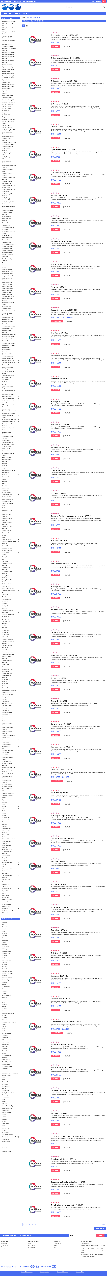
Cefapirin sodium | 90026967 (61, 724)
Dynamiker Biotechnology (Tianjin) (10, 1137)
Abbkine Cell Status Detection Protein (7, 314)
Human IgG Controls (7, 705)
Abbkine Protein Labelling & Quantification (8, 340)
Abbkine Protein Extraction (8, 337)
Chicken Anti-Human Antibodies (7, 519)
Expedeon (4, 1057)
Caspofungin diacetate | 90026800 (62, 839)
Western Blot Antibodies (8, 911)
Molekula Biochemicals (7, 223)
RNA (3, 867)
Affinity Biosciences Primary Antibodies (9, 49)
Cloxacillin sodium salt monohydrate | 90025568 (67, 1022)
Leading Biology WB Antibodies (7, 213)
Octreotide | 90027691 (58, 493)
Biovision (4, 975)
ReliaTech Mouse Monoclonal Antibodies (8, 441)
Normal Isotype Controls (8, 793)
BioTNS (4, 1121)
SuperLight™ (5, 891)
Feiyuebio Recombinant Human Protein (8, 649)
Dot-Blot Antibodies (7, 584)
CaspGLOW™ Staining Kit (8, 503)
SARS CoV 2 (5, 877)
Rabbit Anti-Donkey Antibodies (7, 836)
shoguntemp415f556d (7, 271)
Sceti (3, 1002)
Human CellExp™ (6, 701)
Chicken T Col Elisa (6, 530)
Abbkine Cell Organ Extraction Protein (6, 307)
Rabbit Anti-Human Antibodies (6, 842)
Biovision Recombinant (7, 499)
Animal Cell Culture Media (8, 470)
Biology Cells (5, 490)
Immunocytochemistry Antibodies (7, 720)
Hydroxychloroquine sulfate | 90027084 (64, 609)
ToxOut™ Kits (5, 897)
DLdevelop (4, 955)
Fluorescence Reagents (8, 654)
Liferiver (4, 1115)
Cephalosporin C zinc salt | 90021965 (63, 1159)
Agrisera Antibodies (7, 65)
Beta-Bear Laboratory (7, 1134)
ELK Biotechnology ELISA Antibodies (8, 429)
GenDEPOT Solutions (7, 127)
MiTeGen (4, 1015)
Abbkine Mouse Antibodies (8, 326)
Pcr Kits (4, 811)
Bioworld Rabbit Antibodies (8, 362)
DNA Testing (5, 561)
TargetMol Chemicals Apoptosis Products (7, 279)
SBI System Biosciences (8, 1013)
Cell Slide (4, 508)
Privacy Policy (80, 1272)
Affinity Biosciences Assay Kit (8, 24)
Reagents (4, 860)
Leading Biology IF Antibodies (6, 162)
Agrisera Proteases (7, 80)
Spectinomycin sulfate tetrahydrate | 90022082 (67, 1136)
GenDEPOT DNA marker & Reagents (8, 116)
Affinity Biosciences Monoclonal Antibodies (8, 37)
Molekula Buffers (6, 225)
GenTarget (4, 1004)
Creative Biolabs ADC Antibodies (7, 425)
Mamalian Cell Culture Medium (7, 758)
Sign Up (99, 1)
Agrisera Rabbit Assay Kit (8, 86)
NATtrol (4, 791)
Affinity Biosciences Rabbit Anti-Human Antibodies (8, 53)
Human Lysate (5, 708)
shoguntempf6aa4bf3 (7, 276)
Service (4, 267)
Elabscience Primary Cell (8, 100)
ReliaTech (4, 1020)
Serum (3, 882)
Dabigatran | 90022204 (59, 1113)
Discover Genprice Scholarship (88, 1256)
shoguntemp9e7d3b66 (7, 273)
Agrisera (4, 1006)
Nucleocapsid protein (7, 795)
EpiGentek (4, 944)
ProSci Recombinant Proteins (7, 264)
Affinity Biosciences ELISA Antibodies (8, 33)
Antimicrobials (5, 477)
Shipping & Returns (32, 1247)
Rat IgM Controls (6, 858)
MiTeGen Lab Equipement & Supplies (8, 372)
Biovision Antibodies (7, 494)
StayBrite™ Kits (6, 884)
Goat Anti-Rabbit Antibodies (9, 690)
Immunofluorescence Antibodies (7, 724)
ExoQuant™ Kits (6, 621)
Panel (3, 804)
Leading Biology (6, 953)
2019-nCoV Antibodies (7, 449)
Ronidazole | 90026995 (59, 701)
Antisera (4, 479)
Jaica (3, 1071)
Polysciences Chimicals (8, 375)
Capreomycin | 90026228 (59, 976)
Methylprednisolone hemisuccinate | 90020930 (67, 1205)
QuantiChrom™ (5, 822)
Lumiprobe (4, 1031)
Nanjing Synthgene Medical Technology (8, 1094)
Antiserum (4, 481)
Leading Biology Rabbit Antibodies (7, 195)
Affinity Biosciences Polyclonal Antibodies (7, 45)
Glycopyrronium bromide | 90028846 (63, 150)
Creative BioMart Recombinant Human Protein (9, 410)
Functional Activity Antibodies (6, 657)
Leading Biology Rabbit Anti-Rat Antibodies (9, 190)
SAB (3, 924)
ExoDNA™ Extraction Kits (8, 614)
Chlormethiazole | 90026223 (60, 999)
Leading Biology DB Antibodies (6, 139)
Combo (4, 537)
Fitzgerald (4, 933)
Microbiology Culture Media (8, 767)
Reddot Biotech (6, 986)
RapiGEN (4, 1099)
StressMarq (5, 940)
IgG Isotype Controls (7, 712)
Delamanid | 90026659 (58, 861)
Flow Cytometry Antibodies (9, 652)
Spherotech (5, 1035)
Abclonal (4, 966)
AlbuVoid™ (4, 466)
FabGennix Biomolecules (8, 641)
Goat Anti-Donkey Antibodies (6, 680)
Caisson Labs (5, 1044)
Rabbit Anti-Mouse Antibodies (6, 846)
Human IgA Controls (7, 703)
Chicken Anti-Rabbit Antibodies (7, 527)
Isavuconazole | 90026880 (60, 793)
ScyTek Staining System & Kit (8, 391)
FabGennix (4, 991)
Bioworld (4, 964)
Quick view (36, 48)
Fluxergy (4, 1101)
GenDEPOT (4, 1026)
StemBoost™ (5, 886)
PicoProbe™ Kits (6, 817)
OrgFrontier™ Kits (6, 800)
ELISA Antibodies (6, 595)
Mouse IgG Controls (7, 786)
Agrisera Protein (6, 82)
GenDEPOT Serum (6, 125)
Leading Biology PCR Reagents (7, 174)
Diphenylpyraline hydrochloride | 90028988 (65, 58)
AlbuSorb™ (4, 463)
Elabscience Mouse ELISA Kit (8, 591)
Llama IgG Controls (7, 755)
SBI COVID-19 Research (8, 880)
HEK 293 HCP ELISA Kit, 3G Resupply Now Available (92, 1254)
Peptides (4, 813)
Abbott (4, 1088)
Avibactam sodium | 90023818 (61, 1068)
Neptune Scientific (6, 1112)
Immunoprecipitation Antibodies (7, 732)
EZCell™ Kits (5, 628)
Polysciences (5, 1139)
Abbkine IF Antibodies (7, 321)
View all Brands (6, 1141)
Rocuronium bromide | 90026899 (62, 747)
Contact (25, 13)
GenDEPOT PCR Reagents (8, 119)
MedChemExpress (6, 980)
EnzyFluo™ (4, 603)
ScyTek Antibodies (6, 377)
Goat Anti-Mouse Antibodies (9, 688)
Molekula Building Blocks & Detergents (8, 228)
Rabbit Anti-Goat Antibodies (9, 839)
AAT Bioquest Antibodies (8, 394)
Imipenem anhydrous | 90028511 (62, 264)
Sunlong (4, 993)
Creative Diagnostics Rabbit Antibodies (9, 542)
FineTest (4, 942)
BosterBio (4, 962)
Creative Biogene (6, 1128)
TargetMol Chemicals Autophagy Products (7, 283)
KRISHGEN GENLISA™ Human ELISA (7, 752)
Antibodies (5, 475)
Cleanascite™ (5, 533)
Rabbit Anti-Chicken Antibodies (7, 832)
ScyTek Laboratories (7, 1033)
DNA (3, 559)
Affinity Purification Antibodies (7, 460)
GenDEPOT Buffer (6, 108)
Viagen (4, 1079)
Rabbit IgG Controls (7, 849)
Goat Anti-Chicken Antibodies (6, 676)
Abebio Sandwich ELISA (8, 360)
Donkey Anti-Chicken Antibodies (7, 564)
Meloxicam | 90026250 (59, 953)
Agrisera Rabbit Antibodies (8, 84)
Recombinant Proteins (7, 862)
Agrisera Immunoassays (8, 73)
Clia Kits (4, 535)
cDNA (3, 506)
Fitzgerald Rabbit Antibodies (9, 419)
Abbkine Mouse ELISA (7, 328)
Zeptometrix (5, 1046)
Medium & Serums (6, 761)
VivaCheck (4, 1119)
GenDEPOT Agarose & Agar (8, 102)
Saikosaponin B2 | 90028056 (60, 425)
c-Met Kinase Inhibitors (7, 501)
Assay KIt (4, 93)
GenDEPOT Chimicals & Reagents (7, 112)
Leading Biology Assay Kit (8, 130)
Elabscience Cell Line (7, 97)
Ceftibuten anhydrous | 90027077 (62, 632)
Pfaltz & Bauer (5, 969)
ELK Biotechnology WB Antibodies (7, 433)
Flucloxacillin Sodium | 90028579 (62, 241)
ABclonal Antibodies (7, 396)
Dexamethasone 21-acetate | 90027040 (64, 655)
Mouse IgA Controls (7, 784)
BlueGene (4, 982)
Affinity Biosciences (7, 971)
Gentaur (4, 1029)
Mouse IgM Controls (7, 789)
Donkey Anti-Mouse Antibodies (7, 576)
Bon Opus (4, 1009)
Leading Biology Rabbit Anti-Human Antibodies (9, 182)
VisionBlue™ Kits (6, 906)
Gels (3, 667)
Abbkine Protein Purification (9, 343)
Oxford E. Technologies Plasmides (7, 260)
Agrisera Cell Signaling (7, 67)
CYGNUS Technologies (7, 550)
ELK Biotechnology (6, 951)
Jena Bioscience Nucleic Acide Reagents (8, 368)
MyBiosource (5, 1110)
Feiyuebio (4, 935)
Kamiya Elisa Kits (6, 746)
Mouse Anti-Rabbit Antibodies (6, 781)
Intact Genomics (6, 1086)
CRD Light (4, 1103)
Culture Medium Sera (7, 548)
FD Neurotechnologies (7, 1066)
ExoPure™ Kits (5, 619)
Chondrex (4, 1048)
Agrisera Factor (6, 71)
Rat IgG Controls (6, 855)
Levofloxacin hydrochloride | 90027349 (64, 564)
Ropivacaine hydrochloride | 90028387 (64, 310)
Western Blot (5, 908)
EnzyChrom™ (5, 601)
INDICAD (4, 1126)
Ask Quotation (7, 13)
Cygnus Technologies (7, 1051)
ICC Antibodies (6, 710)
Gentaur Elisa (5, 671)
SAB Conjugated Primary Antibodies (8, 870)
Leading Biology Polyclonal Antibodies (8, 178)
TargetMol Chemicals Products (7, 299)
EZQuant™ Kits (5, 634)
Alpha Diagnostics (6, 995)
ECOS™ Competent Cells (8, 588)
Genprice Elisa (5, 1082)
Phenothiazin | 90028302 (59, 333)
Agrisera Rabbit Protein (7, 89)
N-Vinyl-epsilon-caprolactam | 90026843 (64, 816)
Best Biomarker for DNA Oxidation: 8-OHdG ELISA (92, 1249)
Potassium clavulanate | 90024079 (62, 1045)
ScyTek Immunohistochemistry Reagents (7, 386)
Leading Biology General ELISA (8, 154)
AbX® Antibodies (6, 457)
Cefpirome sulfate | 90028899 (61, 127)
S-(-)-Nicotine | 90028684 (59, 218)
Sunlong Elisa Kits (6, 888)
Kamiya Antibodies (6, 744)
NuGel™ (4, 797)
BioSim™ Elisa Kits (6, 492)
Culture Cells (5, 546)
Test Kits (4, 893)
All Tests (4, 468)
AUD (35, 1)
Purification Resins (6, 820)
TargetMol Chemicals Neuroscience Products (8, 295)
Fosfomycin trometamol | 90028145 (63, 356)
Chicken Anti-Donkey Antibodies (7, 511)
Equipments (5, 612)
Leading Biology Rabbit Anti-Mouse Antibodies (9, 186)
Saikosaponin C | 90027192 (60, 587)
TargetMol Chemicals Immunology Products (7, 287)
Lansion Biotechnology (7, 1106)
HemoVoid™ (5, 699)
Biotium (4, 938)
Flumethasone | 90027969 (60, 447)
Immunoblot (5, 717)
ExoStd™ (4, 626)
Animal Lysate (5, 472)
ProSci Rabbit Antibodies (8, 398)
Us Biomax (4, 1017)
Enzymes (4, 608)
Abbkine (4, 984)
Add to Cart (55, 46)
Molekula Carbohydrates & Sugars (8, 232)
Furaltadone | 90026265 (59, 930)
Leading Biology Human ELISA (8, 158)
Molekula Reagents (7, 240)
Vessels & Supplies (6, 904)
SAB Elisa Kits (5, 873)
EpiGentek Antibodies (7, 610)
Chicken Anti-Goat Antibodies (6, 515)
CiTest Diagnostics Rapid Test (8, 406)
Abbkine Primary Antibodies (9, 334)
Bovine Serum (84, 1260)
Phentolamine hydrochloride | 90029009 (64, 35)
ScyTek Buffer (5, 379)
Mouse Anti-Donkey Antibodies (7, 770)
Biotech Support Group (7, 1062)
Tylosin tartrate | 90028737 (60, 196)
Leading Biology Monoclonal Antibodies (9, 166)
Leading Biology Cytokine (8, 136)
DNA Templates (6, 913)
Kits (3, 748)
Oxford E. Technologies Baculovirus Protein (7, 247)
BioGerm (4, 1130)
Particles (4, 806)
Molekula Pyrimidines (7, 237)
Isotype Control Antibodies (8, 735)
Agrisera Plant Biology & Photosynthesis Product (8, 76)
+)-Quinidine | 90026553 (59, 884)
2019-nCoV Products (7, 451)
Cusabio (4, 929)
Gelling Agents (5, 664)
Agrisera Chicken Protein (8, 69)
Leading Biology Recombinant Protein (7, 199)
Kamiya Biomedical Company (9, 1022)
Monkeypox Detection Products (7, 437)
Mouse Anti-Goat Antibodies (9, 774)
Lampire (4, 1024)
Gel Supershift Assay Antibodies (7, 661)
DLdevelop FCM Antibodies (8, 413)
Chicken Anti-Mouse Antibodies (7, 523)
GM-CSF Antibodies (7, 673)
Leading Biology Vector (7, 210)
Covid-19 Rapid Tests (7, 539)
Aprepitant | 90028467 (58, 287)
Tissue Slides (5, 895)
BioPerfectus (5, 1132)
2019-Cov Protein (6, 446)
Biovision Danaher (85, 1243)
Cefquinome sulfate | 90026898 (62, 770)
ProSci (3, 931)
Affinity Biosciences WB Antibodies (8, 61)
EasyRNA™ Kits (6, 586)
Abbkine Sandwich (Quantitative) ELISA (7, 353)
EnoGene (4, 922)
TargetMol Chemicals (7, 1108)
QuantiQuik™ (5, 826)
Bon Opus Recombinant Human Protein (8, 402)
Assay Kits (4, 486)
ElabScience (5, 958)
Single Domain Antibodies (8, 421)
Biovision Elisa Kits (6, 497)
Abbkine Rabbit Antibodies (8, 345)
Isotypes (4, 740)
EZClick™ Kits (5, 630)
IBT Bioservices (6, 1060)
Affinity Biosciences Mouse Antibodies (8, 41)
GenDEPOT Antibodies (7, 104)
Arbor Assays (5, 1042)
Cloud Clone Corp (6, 960)
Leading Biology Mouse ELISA (7, 170)
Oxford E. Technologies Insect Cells (7, 255)
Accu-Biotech (5, 1097)
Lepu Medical (5, 1091)
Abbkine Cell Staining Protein (9, 311)
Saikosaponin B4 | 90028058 (60, 402)
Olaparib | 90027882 (58, 470)
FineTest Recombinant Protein (7, 416)
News (17, 13)
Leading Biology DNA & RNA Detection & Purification (9, 143)
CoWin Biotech (5, 1123)
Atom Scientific (6, 1064)
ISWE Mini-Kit (5, 742)
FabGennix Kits (6, 643)
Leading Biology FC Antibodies (6, 149)
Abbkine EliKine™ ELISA (7, 317)
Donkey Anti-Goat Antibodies (6, 568)
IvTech (3, 1077)
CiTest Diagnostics (6, 1040)
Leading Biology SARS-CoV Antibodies (8, 203)
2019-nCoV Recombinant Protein (8, 454)
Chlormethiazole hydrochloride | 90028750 (65, 173)
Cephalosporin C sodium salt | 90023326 (64, 1090)
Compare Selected (99, 1228)
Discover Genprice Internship (87, 1258)
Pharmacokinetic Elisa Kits (8, 444)
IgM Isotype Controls (7, 714)
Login (93, 1)
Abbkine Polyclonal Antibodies (6, 331)
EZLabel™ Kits (5, 632)
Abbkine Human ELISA (7, 319)
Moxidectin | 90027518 (59, 541)
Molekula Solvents (6, 242)
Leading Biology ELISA (7, 146)
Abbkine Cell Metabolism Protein (8, 303)
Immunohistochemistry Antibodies (7, 728)
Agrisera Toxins (6, 91)
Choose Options (56, 321)
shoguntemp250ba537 (7, 269)
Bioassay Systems (6, 1055)
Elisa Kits (4, 597)
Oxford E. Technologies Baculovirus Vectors (7, 251)
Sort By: (46, 26)
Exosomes (4, 623)
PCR (3, 808)
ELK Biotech (5, 1068)
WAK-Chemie (5, 1117)
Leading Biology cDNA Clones (7, 133)
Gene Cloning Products (7, 669)
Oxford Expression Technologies (10, 1073)
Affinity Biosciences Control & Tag (9, 29)
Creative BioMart (6, 1011)
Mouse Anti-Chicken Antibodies (7, 764)
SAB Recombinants (7, 875)
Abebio (4, 989)
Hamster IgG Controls (7, 694)
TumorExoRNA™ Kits (7, 899)
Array (3, 483)
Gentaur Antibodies (7, 365)
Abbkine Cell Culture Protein (9, 21)
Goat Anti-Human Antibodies (6, 685)
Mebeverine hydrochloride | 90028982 (64, 81)
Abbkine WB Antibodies (8, 358)
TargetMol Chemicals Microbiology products (7, 291)
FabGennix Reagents (7, 645)
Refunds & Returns (62, 1272)
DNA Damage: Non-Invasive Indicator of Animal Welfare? (92, 1251)
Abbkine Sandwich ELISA (8, 356)
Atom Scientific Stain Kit (8, 95)
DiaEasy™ (4, 557)
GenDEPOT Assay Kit (7, 106)
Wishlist (30, 1243)
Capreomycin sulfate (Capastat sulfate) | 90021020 (68, 1182)
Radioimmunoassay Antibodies (7, 852)
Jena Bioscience (6, 1000)
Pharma (4, 815)
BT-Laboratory (5, 947)
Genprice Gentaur (6, 1075)
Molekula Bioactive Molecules (6, 219)
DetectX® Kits (5, 552)
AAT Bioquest (5, 949)
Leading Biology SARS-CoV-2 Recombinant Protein (9, 207)
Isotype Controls (6, 737)
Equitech (4, 1053)
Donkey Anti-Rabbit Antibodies (7, 581)
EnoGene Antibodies (7, 599)
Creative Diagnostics (7, 978)
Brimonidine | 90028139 (59, 379)
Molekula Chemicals (7, 235)
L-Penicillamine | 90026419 (60, 907)
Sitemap (17, 1274)
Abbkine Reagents (6, 349)
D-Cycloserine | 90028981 (60, 104)
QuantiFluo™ (5, 824)
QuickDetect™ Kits (6, 828)
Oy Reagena (5, 1084)
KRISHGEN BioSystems (7, 973)
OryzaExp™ (4, 802)
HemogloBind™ (5, 697)
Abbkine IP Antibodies (7, 324)
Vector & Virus (5, 902)
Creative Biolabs (6, 927)
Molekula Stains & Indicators (9, 244)
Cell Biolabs (5, 1037)
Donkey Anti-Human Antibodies (7, 572)
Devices (4, 554)
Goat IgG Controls (6, 692)
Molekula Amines (6, 216)
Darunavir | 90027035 (58, 678)
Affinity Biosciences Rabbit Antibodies (8, 57)
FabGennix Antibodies (7, 639)
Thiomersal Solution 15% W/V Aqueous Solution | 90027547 (71, 516)
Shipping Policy (44, 1272)
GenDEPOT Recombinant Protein (8, 122)
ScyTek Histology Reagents (8, 382)
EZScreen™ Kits (6, 637)
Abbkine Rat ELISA (6, 347)
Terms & (26, 1272)
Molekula (4, 997)
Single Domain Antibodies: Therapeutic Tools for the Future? (93, 1246)
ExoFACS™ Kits (6, 617)
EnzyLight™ (5, 606)
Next (103, 1224)
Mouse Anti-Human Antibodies (7, 777)
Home (23, 17)
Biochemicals (5, 488)
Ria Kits (4, 864)
